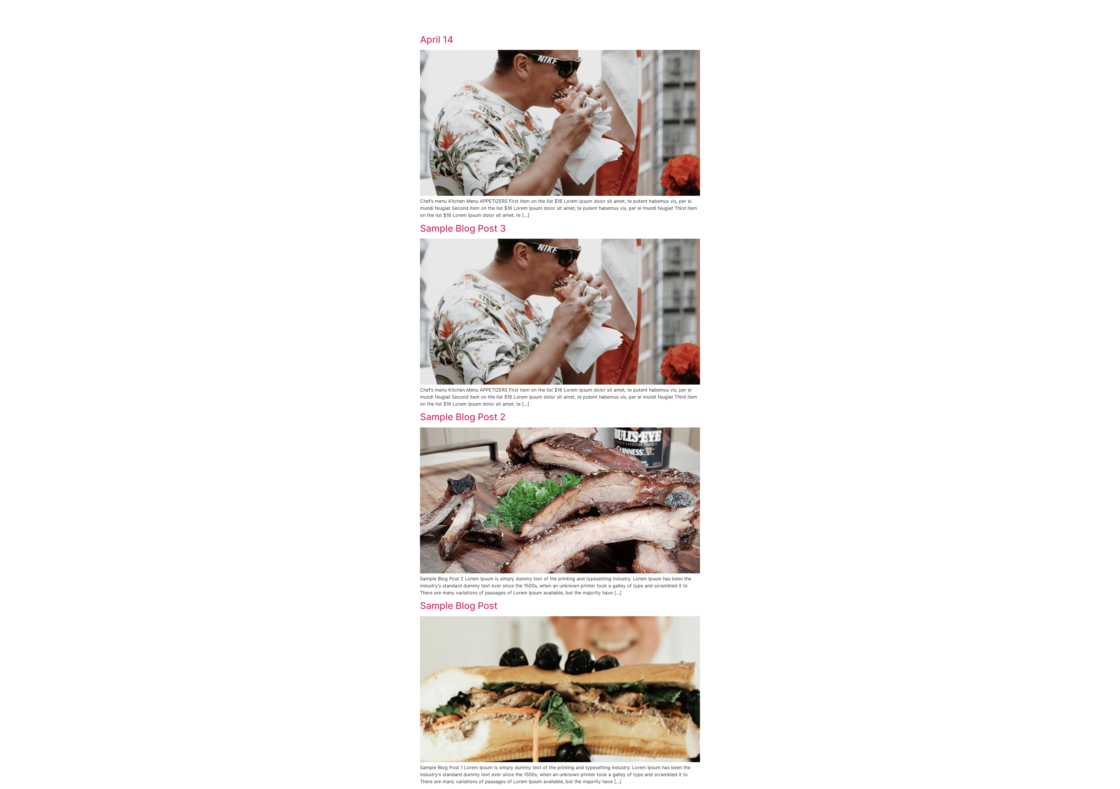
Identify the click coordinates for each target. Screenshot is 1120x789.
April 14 (436, 39)
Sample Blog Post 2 (463, 417)
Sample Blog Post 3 (463, 228)
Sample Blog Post (459, 605)
